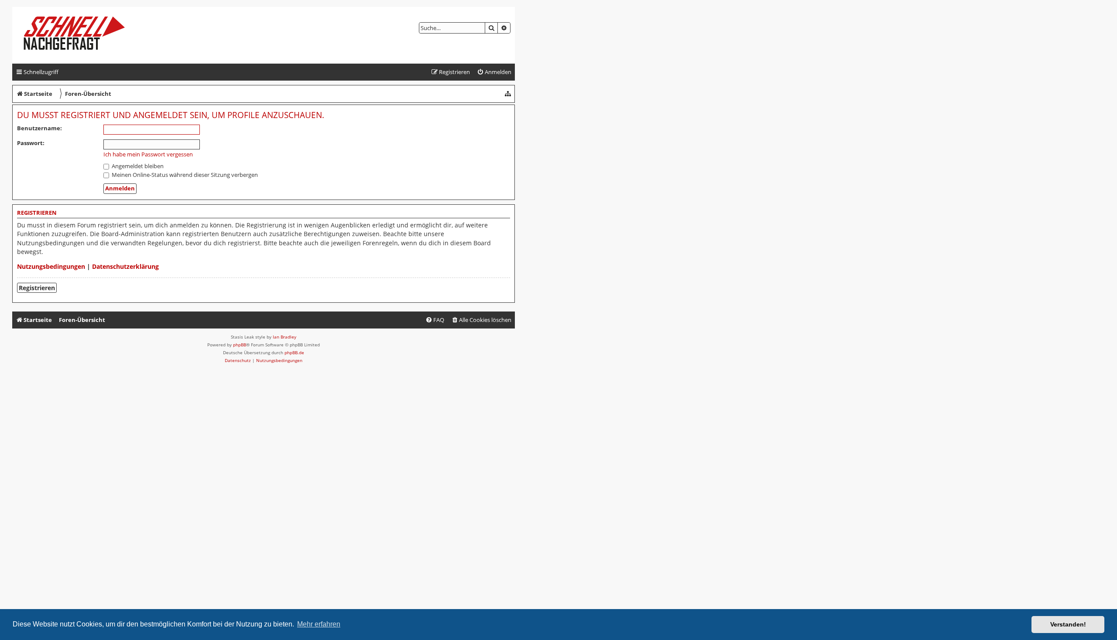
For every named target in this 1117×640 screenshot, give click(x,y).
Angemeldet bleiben (137, 166)
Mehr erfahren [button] (318, 624)
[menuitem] (494, 72)
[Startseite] (81, 35)
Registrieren (37, 288)
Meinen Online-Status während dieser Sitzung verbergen (184, 175)
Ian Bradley (284, 337)
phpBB (239, 345)
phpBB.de (294, 352)
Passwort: (31, 143)
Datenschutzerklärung (125, 266)
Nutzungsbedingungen (51, 266)
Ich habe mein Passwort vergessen (148, 154)
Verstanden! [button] (1068, 624)
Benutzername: (39, 128)
